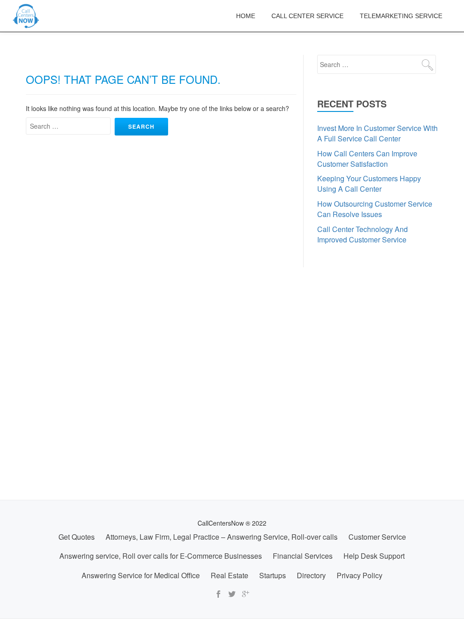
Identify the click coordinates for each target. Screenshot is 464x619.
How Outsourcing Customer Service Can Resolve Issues (374, 208)
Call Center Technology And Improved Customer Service (362, 234)
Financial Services (303, 556)
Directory (311, 575)
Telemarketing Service (401, 15)
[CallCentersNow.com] (27, 16)
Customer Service (377, 537)
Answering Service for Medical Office (141, 575)
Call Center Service (307, 15)
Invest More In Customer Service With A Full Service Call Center (377, 133)
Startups (272, 575)
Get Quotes (76, 537)
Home (245, 15)
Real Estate (229, 575)
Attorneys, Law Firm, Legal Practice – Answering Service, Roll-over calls (222, 537)
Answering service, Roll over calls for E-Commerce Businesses (160, 556)
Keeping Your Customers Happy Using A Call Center (369, 183)
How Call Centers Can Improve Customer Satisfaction (367, 158)
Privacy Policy (359, 575)
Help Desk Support (374, 556)
